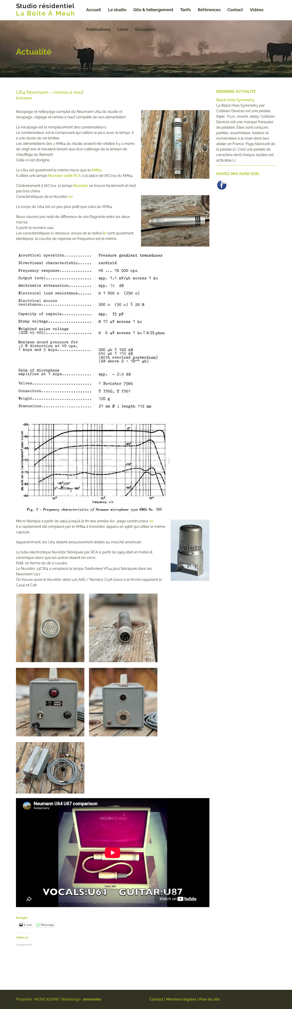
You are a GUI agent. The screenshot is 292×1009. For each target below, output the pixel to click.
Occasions (145, 29)
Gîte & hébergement (153, 9)
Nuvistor (80, 185)
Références (209, 9)
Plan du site (209, 999)
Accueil (93, 9)
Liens (122, 29)
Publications (98, 29)
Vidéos (256, 9)
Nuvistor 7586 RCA (64, 175)
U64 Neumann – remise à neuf (49, 92)
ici (71, 196)
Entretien (24, 98)
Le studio (117, 9)
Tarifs (185, 9)
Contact (235, 9)
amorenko (92, 999)
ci (105, 233)
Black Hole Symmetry (235, 100)
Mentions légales (181, 999)
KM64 (96, 170)
